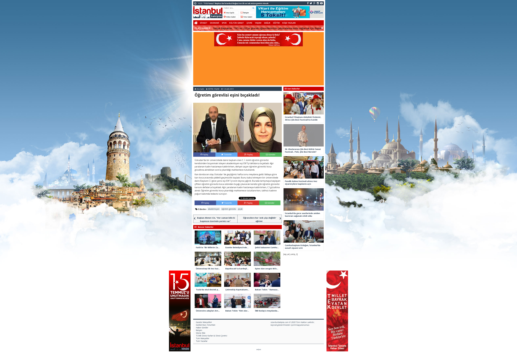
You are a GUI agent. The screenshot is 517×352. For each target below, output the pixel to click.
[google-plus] (314, 3)
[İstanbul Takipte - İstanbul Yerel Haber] (207, 11)
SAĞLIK (267, 23)
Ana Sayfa (230, 13)
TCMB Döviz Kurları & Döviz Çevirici (211, 335)
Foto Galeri (247, 17)
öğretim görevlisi (228, 209)
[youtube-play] (321, 3)
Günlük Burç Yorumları (205, 325)
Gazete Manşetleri (204, 322)
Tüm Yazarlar (201, 341)
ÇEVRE (249, 23)
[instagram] (318, 3)
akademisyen (213, 209)
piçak (240, 209)
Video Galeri (231, 17)
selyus (258, 349)
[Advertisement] (258, 66)
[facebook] (308, 3)
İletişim (246, 13)
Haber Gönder (202, 327)
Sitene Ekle (200, 333)
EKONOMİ (214, 23)
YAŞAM (258, 23)
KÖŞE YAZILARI (289, 23)
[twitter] (311, 3)
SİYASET (203, 23)
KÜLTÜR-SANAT (236, 23)
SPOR (224, 23)
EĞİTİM (276, 23)
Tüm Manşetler (202, 338)
